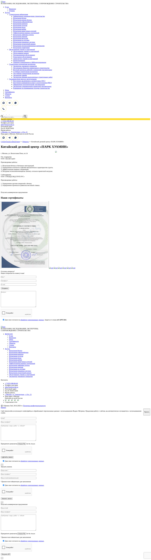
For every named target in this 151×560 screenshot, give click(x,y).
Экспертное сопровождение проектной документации (32, 86)
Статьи (7, 96)
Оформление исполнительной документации (29, 84)
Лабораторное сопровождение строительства (29, 16)
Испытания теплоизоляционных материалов (28, 46)
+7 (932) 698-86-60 (7, 121)
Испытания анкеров (20, 36)
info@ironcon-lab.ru (7, 125)
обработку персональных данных (32, 320)
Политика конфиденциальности (34, 406)
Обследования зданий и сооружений (22, 49)
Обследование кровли (21, 53)
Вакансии (12, 9)
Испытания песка (19, 27)
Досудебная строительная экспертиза (26, 73)
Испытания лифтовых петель (23, 35)
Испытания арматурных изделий (24, 31)
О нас (7, 7)
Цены (7, 90)
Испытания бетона (19, 18)
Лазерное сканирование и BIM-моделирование (29, 62)
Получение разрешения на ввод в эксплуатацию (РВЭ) (32, 83)
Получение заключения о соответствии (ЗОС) (29, 81)
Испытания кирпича (20, 24)
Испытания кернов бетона (22, 20)
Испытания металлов (20, 38)
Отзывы (12, 11)
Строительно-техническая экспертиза (22, 64)
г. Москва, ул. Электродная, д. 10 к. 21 (14, 132)
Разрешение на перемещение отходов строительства (31, 88)
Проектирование (19, 60)
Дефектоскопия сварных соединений (26, 33)
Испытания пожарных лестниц (24, 42)
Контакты (8, 97)
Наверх (3, 407)
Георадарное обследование (22, 57)
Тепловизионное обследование (24, 55)
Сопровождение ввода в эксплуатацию (23, 79)
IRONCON (9, 334)
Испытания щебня (19, 29)
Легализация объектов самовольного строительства (31, 68)
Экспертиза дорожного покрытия (25, 66)
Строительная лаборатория (18, 14)
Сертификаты (10, 92)
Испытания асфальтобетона (22, 22)
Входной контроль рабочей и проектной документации (32, 70)
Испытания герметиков (21, 48)
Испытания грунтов (20, 25)
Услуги (7, 12)
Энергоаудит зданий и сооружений (25, 59)
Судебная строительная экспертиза (25, 72)
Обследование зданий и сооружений (26, 51)
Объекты (8, 94)
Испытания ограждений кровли (24, 44)
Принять (146, 412)
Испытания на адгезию (21, 40)
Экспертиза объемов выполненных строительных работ (32, 77)
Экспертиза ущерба (20, 75)
